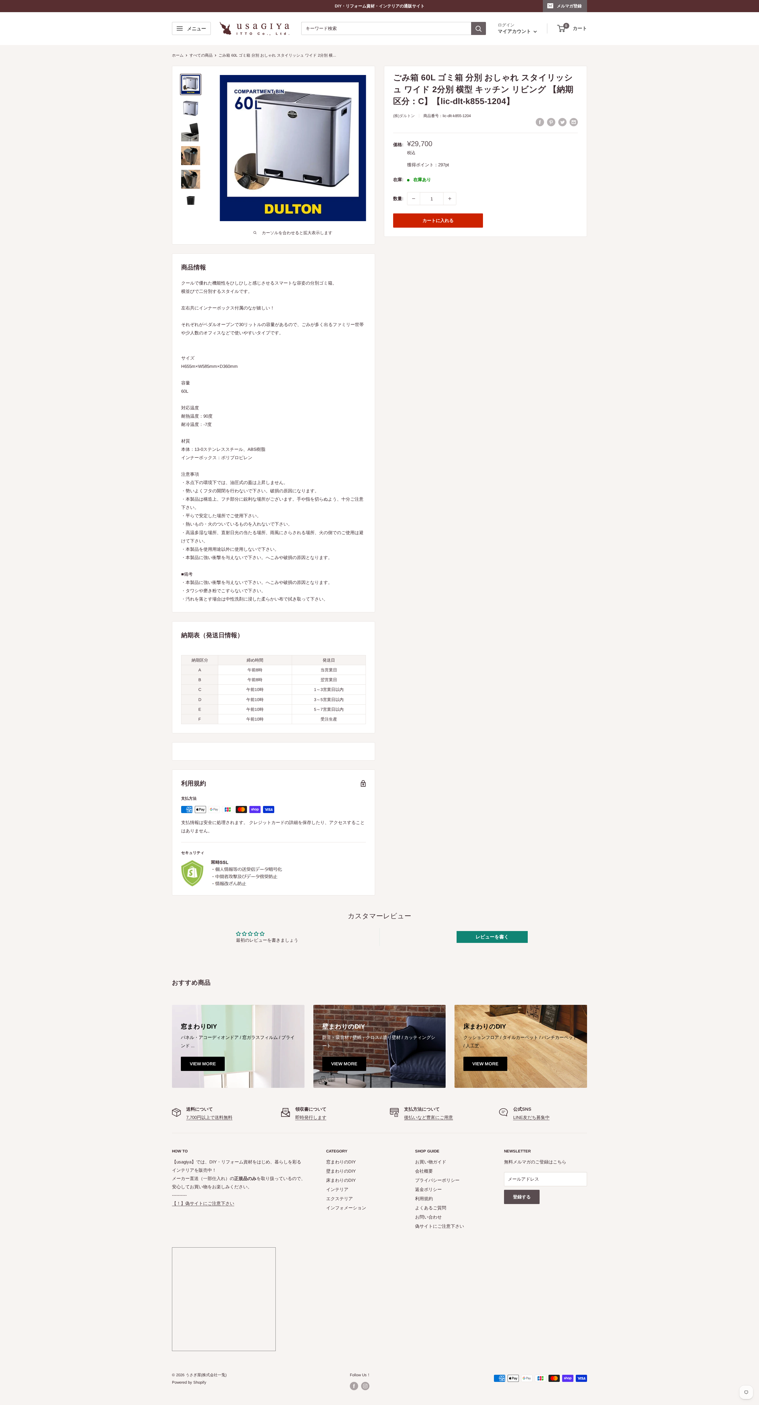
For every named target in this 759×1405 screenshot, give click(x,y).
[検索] (478, 28)
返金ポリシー (428, 1189)
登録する (522, 1196)
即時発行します (310, 1117)
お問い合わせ (428, 1216)
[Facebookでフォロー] (354, 1386)
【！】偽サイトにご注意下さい (203, 1203)
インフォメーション (346, 1207)
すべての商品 (201, 55)
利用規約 (424, 1198)
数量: (398, 198)
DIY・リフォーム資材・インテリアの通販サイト (380, 6)
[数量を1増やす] (450, 198)
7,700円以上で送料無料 (209, 1117)
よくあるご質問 (430, 1207)
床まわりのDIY (341, 1180)
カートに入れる (438, 220)
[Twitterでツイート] (562, 122)
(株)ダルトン (404, 116)
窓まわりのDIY (341, 1161)
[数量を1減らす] (413, 198)
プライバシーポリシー (437, 1180)
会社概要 (424, 1171)
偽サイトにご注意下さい (439, 1226)
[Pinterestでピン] (551, 122)
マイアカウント (515, 31)
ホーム (178, 55)
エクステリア (339, 1198)
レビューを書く (492, 936)
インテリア (337, 1189)
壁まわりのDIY (341, 1171)
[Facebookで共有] (540, 122)
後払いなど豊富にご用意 (428, 1117)
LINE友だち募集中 (531, 1117)
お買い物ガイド (430, 1161)
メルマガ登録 (569, 6)
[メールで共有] (574, 122)
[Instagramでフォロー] (365, 1386)
